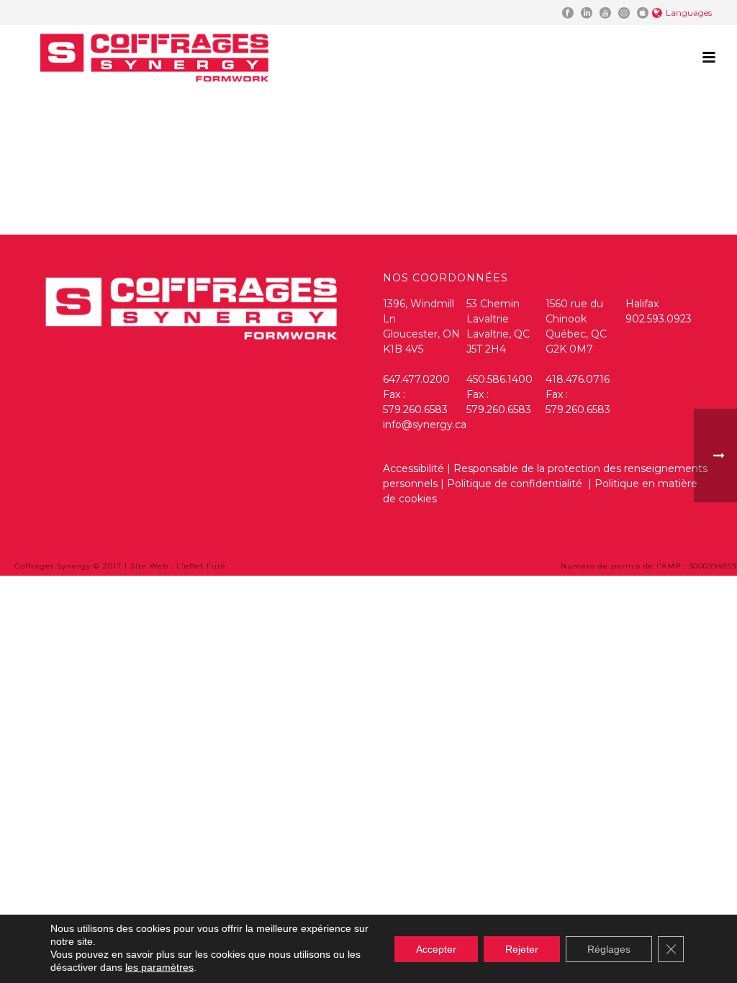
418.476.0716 (578, 379)
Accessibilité (413, 468)
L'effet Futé (201, 566)
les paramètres (159, 967)
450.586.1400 (499, 379)
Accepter (436, 949)
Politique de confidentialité (516, 483)
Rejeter (521, 949)
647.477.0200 (416, 379)
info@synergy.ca (424, 424)
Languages (689, 12)
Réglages (608, 949)
